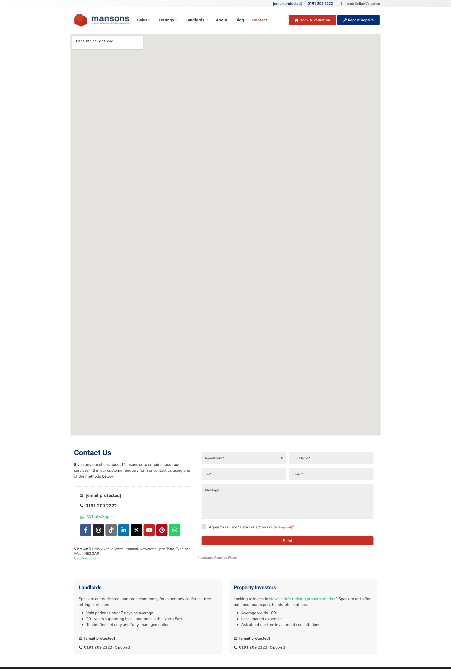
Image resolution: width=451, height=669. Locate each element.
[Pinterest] (161, 530)
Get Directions (85, 558)
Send (287, 540)
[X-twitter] (136, 530)
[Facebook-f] (85, 530)
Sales (142, 20)
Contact (259, 20)
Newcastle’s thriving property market (302, 599)
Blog (239, 20)
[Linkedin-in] (123, 530)
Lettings (166, 20)
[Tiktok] (111, 530)
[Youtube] (149, 530)
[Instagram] (98, 530)
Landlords (195, 20)
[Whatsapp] (174, 530)
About (221, 20)
